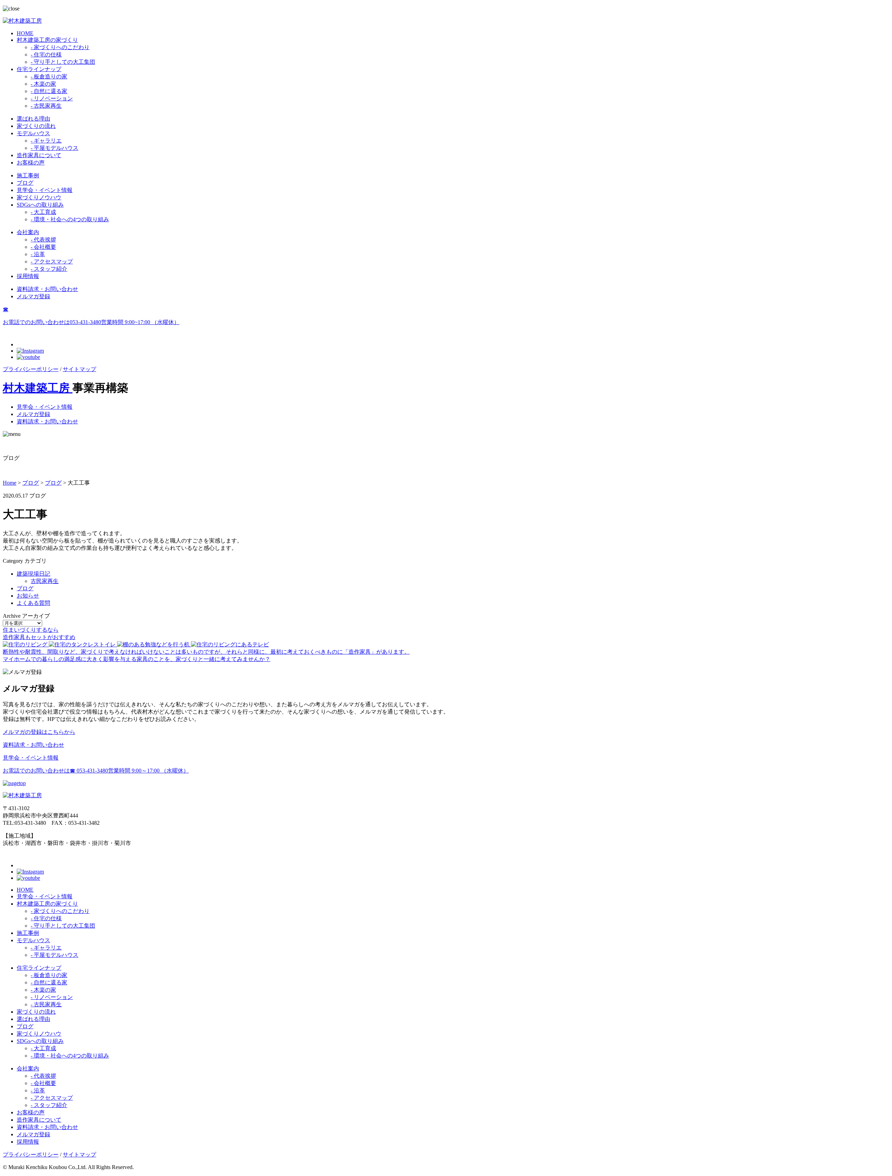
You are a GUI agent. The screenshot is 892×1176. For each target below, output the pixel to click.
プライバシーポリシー (31, 369)
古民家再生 (45, 581)
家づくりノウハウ (39, 197)
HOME (25, 33)
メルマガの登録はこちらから (39, 732)
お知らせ (28, 596)
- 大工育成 (43, 212)
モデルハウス (33, 133)
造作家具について (39, 155)
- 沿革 (38, 254)
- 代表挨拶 (43, 240)
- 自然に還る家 (49, 91)
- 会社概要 (43, 247)
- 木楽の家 (43, 84)
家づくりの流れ (36, 126)
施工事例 (28, 175)
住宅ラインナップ (39, 69)
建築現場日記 (33, 574)
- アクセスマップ (52, 261)
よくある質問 (33, 603)
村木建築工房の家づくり (47, 40)
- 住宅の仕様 (46, 54)
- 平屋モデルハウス (54, 148)
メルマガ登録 (33, 296)
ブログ (25, 183)
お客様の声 (31, 163)
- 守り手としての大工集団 (63, 62)
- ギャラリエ (46, 141)
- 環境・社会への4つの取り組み (70, 219)
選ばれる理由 (33, 119)
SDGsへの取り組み (40, 205)
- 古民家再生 (46, 106)
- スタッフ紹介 (49, 269)
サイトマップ (79, 369)
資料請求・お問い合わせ (47, 289)
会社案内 (28, 232)
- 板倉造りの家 (49, 76)
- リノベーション (52, 98)
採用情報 (28, 276)
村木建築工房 (37, 388)
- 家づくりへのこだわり (60, 47)
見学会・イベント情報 (44, 190)
